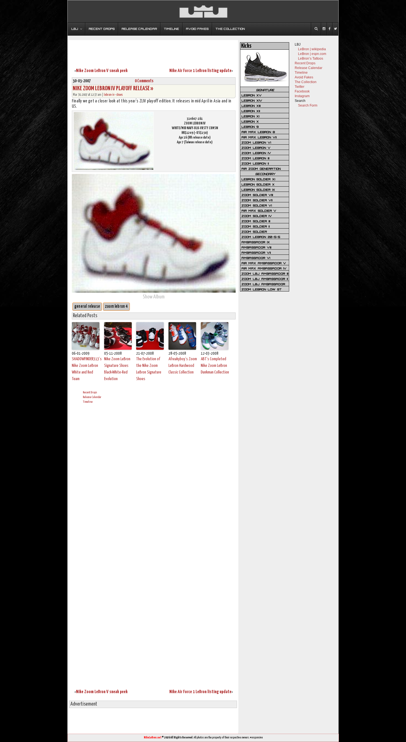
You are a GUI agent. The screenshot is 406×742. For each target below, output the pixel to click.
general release (87, 306)
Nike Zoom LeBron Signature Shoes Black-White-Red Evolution (117, 369)
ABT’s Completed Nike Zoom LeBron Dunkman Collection (215, 365)
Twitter (299, 87)
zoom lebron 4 (116, 306)
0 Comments (144, 81)
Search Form (307, 105)
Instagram (302, 96)
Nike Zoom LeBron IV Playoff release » (113, 88)
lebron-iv (109, 95)
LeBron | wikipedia (312, 49)
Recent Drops (90, 392)
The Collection (306, 82)
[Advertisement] (153, 50)
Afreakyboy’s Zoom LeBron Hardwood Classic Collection (182, 365)
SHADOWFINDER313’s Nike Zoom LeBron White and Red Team (86, 369)
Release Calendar (92, 397)
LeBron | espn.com (312, 54)
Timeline (88, 401)
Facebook (302, 91)
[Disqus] (154, 476)
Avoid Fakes (304, 77)
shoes (119, 95)
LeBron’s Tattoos (310, 58)
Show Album (154, 297)
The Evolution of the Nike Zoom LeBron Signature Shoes (148, 369)
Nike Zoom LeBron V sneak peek (102, 70)
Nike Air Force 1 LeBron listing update (200, 70)
